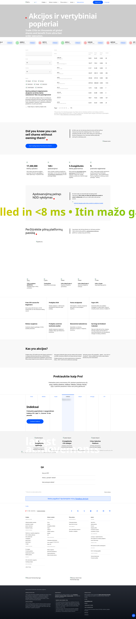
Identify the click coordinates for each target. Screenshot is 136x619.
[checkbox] (39, 107)
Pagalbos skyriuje (81, 499)
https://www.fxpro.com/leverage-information (71, 114)
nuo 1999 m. (39, 173)
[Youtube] (90, 511)
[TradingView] (109, 511)
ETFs (52, 386)
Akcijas (84, 384)
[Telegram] (97, 511)
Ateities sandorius (58, 384)
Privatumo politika (63, 595)
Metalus (73, 384)
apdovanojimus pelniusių (93, 231)
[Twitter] (84, 511)
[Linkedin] (78, 511)
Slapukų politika (70, 595)
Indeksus (67, 384)
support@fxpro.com (88, 601)
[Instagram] (103, 511)
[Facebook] (71, 511)
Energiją (79, 384)
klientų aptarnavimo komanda (104, 594)
